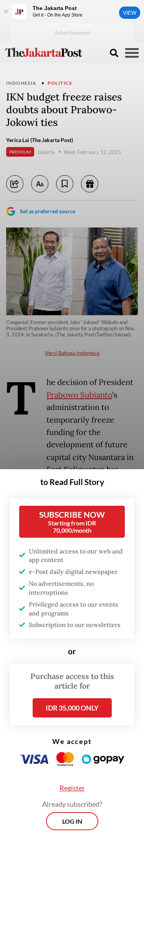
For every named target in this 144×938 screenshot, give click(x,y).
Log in (72, 821)
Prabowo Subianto (79, 395)
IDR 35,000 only (72, 708)
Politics (60, 83)
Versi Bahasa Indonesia (72, 352)
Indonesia (21, 83)
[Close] (5, 11)
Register (72, 788)
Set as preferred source (47, 211)
